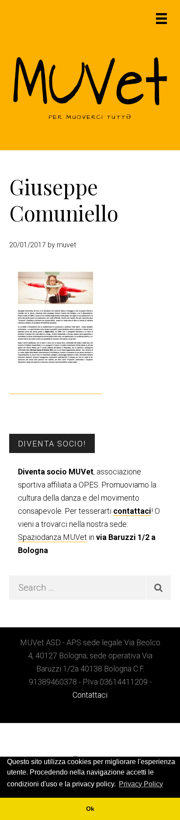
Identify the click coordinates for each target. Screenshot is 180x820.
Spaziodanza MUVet (52, 537)
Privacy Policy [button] (141, 784)
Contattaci (90, 694)
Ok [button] (90, 808)
